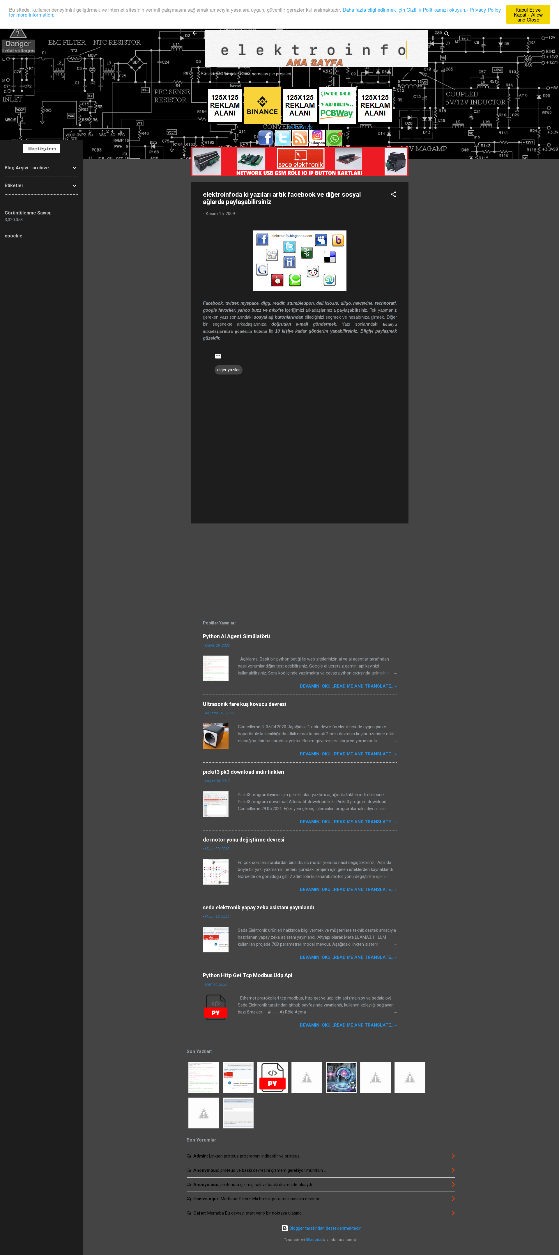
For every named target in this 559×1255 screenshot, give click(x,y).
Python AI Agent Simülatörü (236, 636)
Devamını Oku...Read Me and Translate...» (348, 686)
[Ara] (446, 35)
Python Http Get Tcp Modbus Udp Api (247, 975)
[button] (393, 195)
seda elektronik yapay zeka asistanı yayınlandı (258, 907)
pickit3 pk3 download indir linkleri (243, 772)
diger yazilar (228, 369)
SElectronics (314, 1240)
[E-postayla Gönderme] (218, 358)
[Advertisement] (431, 179)
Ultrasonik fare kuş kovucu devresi (244, 704)
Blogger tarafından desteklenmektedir (324, 1228)
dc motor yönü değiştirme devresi (243, 840)
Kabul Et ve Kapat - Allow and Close (528, 14)
